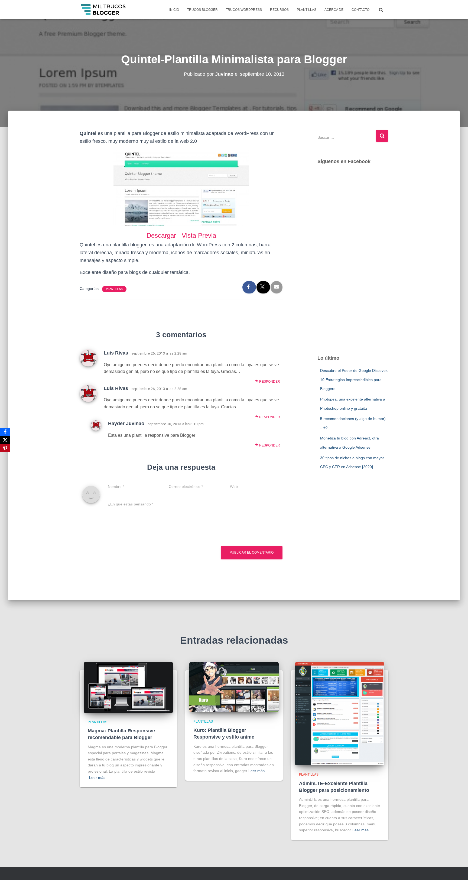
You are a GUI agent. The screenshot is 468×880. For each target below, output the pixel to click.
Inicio (174, 10)
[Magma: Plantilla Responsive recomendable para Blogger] (128, 687)
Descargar (162, 235)
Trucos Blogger (202, 10)
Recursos (279, 10)
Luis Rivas (116, 353)
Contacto (360, 10)
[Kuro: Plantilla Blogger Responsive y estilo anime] (234, 687)
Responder (269, 381)
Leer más (97, 777)
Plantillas (306, 10)
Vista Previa (199, 235)
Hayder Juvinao (126, 423)
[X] (5, 440)
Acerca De (333, 10)
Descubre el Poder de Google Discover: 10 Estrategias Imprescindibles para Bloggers (354, 379)
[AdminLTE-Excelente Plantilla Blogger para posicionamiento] (339, 713)
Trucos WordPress (244, 10)
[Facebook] (5, 432)
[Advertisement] (353, 265)
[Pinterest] (5, 448)
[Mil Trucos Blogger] (104, 9)
